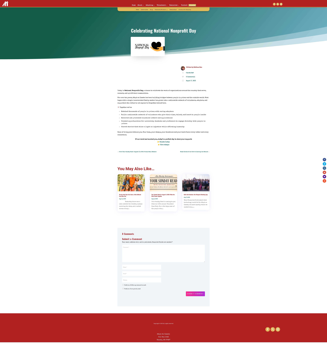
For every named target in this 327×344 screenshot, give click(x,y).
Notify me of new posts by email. (132, 288)
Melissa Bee (198, 67)
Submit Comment (195, 293)
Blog (151, 9)
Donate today (165, 142)
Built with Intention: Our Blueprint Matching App (196, 194)
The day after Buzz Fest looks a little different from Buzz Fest (130, 195)
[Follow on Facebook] (274, 4)
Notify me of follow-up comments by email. (135, 285)
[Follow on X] (277, 4)
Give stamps (164, 145)
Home (134, 5)
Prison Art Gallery (185, 9)
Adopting (149, 5)
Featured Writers (160, 9)
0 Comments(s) (190, 77)
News (137, 9)
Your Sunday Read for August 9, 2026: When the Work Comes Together (163, 195)
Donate (192, 5)
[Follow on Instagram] (281, 4)
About (140, 5)
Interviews (144, 9)
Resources (173, 5)
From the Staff (190, 73)
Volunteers (161, 5)
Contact (184, 5)
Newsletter (173, 9)
